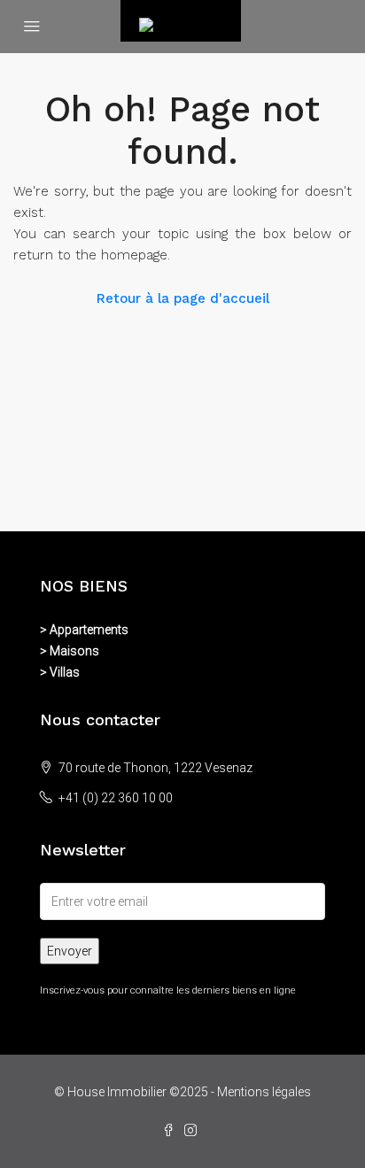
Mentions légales (264, 1092)
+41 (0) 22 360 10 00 (115, 798)
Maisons (74, 651)
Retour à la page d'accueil (183, 298)
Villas (65, 672)
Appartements (89, 630)
